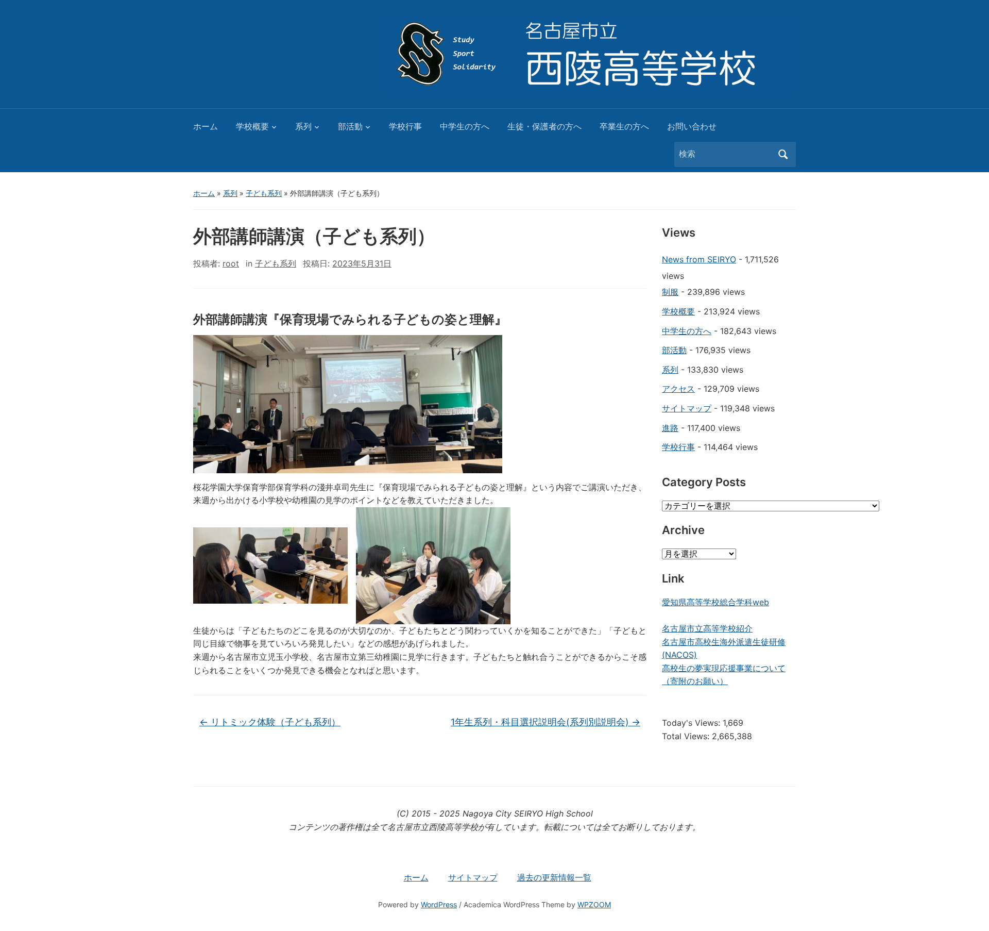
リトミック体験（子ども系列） (269, 722)
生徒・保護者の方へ (544, 126)
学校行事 (405, 126)
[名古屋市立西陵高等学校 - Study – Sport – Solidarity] (590, 53)
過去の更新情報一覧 (554, 877)
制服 (670, 292)
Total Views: (687, 736)
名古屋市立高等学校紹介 (707, 628)
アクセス (678, 389)
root (231, 263)
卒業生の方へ (624, 126)
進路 (670, 428)
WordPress (439, 904)
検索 (783, 154)
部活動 (350, 126)
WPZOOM (594, 904)
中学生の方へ (464, 126)
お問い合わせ (692, 126)
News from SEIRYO (699, 259)
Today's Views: (692, 723)
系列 (303, 126)
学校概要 (252, 126)
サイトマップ (686, 408)
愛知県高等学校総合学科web (715, 602)
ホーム (205, 126)
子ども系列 (264, 193)
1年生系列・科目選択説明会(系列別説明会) (545, 722)
